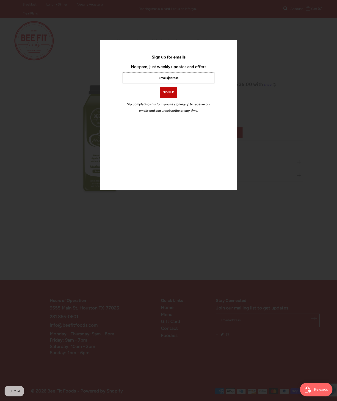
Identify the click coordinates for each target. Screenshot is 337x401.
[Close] (232, 45)
